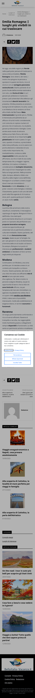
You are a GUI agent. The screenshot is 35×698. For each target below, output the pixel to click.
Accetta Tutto (17, 363)
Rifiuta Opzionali (17, 359)
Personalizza (17, 355)
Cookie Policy (8, 350)
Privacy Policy (19, 350)
